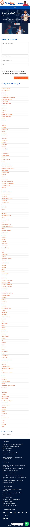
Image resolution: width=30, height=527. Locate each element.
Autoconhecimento (6, 103)
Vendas (3, 411)
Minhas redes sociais (8, 455)
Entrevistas (4, 196)
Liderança (4, 265)
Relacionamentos (6, 366)
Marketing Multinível (7, 284)
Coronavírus (4, 140)
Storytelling (4, 379)
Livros (3, 269)
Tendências (4, 392)
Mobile (3, 304)
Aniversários (5, 95)
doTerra (3, 177)
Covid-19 (4, 142)
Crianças (4, 146)
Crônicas (4, 151)
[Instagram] (7, 512)
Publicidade (4, 357)
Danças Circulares (6, 164)
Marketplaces (5, 289)
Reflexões (4, 364)
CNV (3, 123)
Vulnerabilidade (5, 418)
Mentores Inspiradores (7, 293)
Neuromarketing (6, 316)
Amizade (4, 93)
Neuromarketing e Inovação (9, 473)
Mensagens (4, 291)
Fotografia (4, 222)
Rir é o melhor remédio (7, 372)
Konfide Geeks (5, 263)
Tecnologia (4, 387)
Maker (3, 271)
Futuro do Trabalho (6, 230)
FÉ (2, 211)
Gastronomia (5, 233)
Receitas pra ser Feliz (7, 360)
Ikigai (3, 252)
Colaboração (5, 129)
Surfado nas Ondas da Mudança (10, 470)
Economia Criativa (6, 185)
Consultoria (4, 138)
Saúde (3, 375)
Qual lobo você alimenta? (9, 495)
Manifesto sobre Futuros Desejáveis (11, 446)
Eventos (3, 204)
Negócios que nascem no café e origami (12, 492)
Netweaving (4, 312)
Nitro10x (4, 319)
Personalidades (5, 336)
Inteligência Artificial (7, 258)
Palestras (14, 19)
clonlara (3, 121)
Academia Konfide (6, 88)
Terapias (4, 394)
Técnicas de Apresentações (8, 385)
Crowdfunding (5, 153)
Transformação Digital (7, 400)
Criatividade (4, 149)
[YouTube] (4, 512)
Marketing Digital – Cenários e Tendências (13, 468)
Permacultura (5, 331)
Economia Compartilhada (8, 183)
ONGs (3, 321)
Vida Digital (4, 413)
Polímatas (4, 347)
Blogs (3, 112)
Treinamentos (5, 403)
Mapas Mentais (5, 273)
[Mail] (7, 518)
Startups (4, 377)
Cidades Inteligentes (7, 116)
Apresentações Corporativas (8, 97)
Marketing (4, 278)
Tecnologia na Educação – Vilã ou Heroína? (13, 475)
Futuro (3, 228)
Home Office (4, 243)
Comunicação (5, 136)
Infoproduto (4, 254)
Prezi (3, 353)
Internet (3, 260)
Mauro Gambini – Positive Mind (10, 505)
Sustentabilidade (6, 381)
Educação (4, 187)
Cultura (3, 157)
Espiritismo (4, 200)
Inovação (4, 256)
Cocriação (4, 127)
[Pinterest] (22, 512)
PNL (2, 340)
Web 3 (3, 420)
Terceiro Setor (5, 398)
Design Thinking (5, 170)
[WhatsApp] (4, 518)
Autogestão (4, 105)
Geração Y (4, 237)
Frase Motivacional (6, 224)
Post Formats (5, 351)
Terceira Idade (5, 396)
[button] (15, 7)
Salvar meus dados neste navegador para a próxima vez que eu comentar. (14, 72)
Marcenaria (4, 276)
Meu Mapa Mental (7, 448)
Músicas (4, 310)
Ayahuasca (4, 108)
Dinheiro (4, 174)
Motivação (4, 306)
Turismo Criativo (6, 405)
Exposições (4, 207)
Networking (4, 314)
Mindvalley (4, 301)
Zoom (3, 426)
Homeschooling (5, 248)
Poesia (3, 344)
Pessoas (3, 338)
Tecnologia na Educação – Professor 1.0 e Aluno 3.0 (14, 477)
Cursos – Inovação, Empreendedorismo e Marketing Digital (12, 457)
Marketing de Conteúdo (7, 280)
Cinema (3, 118)
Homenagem (5, 245)
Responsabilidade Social (7, 368)
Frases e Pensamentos (7, 226)
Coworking (4, 144)
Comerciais (4, 133)
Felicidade (4, 213)
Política (3, 349)
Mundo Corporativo (6, 308)
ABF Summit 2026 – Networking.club (11, 499)
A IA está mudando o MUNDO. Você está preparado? (12, 490)
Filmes (3, 217)
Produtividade (5, 355)
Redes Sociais (5, 362)
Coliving (3, 131)
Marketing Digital (6, 282)
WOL (3, 422)
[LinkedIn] (15, 512)
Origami (3, 325)
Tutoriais (4, 407)
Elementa (4, 189)
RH (2, 370)
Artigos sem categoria (7, 99)
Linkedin (4, 267)
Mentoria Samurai (6, 295)
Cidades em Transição (7, 114)
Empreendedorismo (6, 192)
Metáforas (4, 297)
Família (3, 209)
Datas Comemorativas (7, 166)
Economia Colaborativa (7, 181)
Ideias (3, 250)
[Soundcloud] (26, 512)
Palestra (3, 327)
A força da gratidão (7, 497)
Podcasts (4, 342)
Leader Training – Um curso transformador (13, 444)
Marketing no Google (7, 286)
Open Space (4, 323)
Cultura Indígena (6, 159)
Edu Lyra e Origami (7, 501)
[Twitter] (19, 512)
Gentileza (4, 235)
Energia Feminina (6, 194)
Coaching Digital (7, 450)
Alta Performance (6, 90)
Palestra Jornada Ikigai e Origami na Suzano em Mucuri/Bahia (14, 465)
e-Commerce (5, 179)
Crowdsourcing (5, 155)
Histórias (4, 241)
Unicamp (4, 409)
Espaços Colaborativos (7, 198)
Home (9, 19)
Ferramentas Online (6, 215)
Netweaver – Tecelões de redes (10, 453)
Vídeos (3, 416)
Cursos (3, 161)
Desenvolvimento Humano (8, 168)
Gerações (4, 239)
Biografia (4, 110)
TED (2, 390)
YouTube (4, 424)
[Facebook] (11, 512)
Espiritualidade (5, 202)
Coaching (4, 125)
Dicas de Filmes (5, 172)
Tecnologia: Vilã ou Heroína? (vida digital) (13, 480)
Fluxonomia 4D (5, 220)
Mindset (4, 299)
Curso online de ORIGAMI (9, 503)
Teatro (3, 383)
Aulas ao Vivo (5, 101)
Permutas (4, 334)
